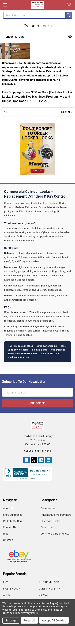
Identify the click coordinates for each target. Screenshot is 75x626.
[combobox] (37, 15)
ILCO (6, 582)
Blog (5, 533)
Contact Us (9, 527)
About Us (8, 508)
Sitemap (8, 539)
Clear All (66, 112)
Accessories (48, 508)
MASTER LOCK (11, 588)
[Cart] (69, 5)
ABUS (6, 594)
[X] (34, 460)
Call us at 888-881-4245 (37, 450)
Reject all (29, 620)
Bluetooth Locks (50, 520)
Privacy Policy (30, 612)
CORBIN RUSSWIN (49, 588)
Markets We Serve (13, 520)
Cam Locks (47, 527)
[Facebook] (26, 460)
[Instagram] (41, 460)
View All (43, 594)
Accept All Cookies (54, 620)
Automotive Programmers (56, 514)
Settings (10, 620)
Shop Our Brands (12, 514)
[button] (70, 37)
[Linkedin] (48, 460)
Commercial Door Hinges (55, 533)
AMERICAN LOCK (49, 582)
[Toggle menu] (5, 5)
